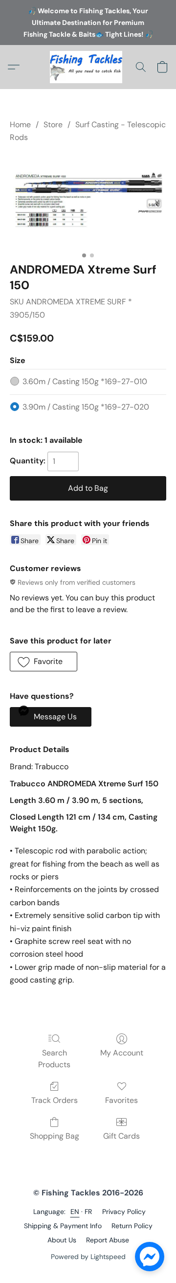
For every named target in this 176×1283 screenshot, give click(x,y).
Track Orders (54, 1100)
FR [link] (88, 1211)
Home (20, 124)
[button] (88, 67)
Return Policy (132, 1225)
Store (53, 124)
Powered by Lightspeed (88, 1256)
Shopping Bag (54, 1136)
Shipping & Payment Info (63, 1225)
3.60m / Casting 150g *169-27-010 (84, 381)
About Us (61, 1240)
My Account (121, 1053)
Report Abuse (107, 1240)
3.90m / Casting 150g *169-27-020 (85, 407)
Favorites (121, 1100)
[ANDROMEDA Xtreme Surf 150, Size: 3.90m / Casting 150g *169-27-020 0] (88, 200)
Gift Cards (121, 1136)
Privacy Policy (124, 1211)
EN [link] (75, 1211)
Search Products (54, 1059)
